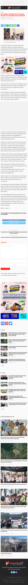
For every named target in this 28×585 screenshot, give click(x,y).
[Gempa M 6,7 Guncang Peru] (14, 544)
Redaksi (11, 580)
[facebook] (12, 572)
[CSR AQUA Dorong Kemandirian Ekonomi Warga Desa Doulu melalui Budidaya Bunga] (4, 361)
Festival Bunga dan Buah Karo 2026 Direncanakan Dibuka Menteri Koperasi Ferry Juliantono (17, 397)
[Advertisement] (14, 2)
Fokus (3, 458)
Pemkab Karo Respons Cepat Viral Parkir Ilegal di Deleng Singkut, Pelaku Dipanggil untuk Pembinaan (17, 354)
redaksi (4, 17)
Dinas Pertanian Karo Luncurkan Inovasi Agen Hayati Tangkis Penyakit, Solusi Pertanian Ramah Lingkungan (17, 334)
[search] (25, 7)
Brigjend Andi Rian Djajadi (15, 213)
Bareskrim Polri (6, 213)
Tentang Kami (5, 580)
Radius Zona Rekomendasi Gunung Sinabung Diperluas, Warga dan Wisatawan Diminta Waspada (17, 341)
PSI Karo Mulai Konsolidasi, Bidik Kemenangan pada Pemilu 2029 (13, 484)
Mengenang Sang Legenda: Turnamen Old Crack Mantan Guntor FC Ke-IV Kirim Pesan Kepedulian (17, 390)
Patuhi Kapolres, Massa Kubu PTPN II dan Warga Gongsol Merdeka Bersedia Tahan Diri (14, 232)
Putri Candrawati (4, 214)
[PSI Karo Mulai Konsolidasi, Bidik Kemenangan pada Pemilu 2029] (4, 348)
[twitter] (14, 572)
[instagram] (16, 572)
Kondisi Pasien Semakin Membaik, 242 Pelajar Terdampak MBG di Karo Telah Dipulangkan (17, 403)
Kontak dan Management (20, 580)
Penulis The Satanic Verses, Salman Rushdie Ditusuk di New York (14, 237)
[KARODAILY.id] (14, 7)
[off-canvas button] (2, 7)
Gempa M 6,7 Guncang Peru (6, 553)
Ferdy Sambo (23, 213)
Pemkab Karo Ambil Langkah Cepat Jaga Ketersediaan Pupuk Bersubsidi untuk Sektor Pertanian (17, 384)
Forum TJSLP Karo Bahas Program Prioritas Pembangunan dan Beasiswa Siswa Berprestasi (17, 377)
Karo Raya (8, 458)
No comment (10, 17)
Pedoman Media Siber (15, 582)
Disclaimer (7, 582)
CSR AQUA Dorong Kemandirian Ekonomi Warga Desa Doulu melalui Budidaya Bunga (16, 360)
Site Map (23, 582)
